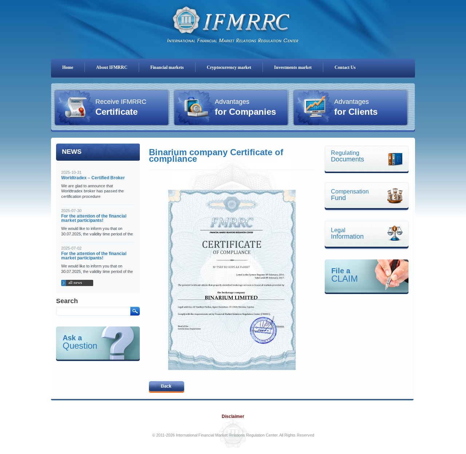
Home (67, 67)
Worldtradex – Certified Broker (93, 177)
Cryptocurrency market (229, 67)
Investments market (293, 67)
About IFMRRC (111, 67)
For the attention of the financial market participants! (93, 218)
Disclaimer (233, 416)
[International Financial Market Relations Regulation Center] (233, 22)
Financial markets (167, 67)
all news (75, 282)
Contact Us (345, 67)
